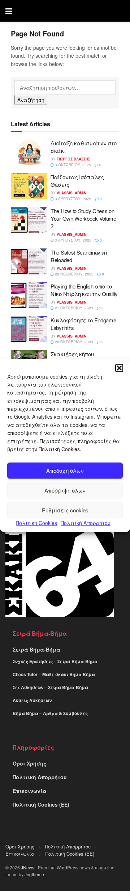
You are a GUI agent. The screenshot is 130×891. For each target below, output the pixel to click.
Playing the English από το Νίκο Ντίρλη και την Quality (84, 289)
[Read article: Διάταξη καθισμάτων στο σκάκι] (29, 152)
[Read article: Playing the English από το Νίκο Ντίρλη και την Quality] (29, 295)
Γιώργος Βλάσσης (73, 159)
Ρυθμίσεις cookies (65, 510)
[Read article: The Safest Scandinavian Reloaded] (29, 261)
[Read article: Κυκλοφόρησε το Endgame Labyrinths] (29, 329)
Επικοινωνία (30, 790)
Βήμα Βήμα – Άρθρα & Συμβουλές (50, 713)
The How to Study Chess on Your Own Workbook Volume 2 (83, 218)
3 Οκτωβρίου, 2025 (72, 164)
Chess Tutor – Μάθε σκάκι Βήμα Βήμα (54, 674)
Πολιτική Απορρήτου (85, 522)
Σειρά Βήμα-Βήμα (36, 649)
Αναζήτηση (30, 99)
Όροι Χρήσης (30, 763)
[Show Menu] (8, 11)
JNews (27, 867)
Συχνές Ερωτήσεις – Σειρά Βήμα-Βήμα (55, 661)
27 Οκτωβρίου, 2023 (73, 307)
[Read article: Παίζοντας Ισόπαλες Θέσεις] (29, 186)
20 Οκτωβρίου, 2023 (73, 341)
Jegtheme (34, 874)
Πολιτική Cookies (36, 522)
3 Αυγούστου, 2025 (72, 198)
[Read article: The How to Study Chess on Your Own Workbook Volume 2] (29, 220)
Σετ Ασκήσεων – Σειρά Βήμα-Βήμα (50, 687)
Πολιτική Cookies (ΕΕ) (41, 804)
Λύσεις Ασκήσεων (32, 700)
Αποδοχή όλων (65, 470)
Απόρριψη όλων (65, 490)
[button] (119, 367)
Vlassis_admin (71, 192)
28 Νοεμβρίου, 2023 (74, 274)
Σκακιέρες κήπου (72, 354)
